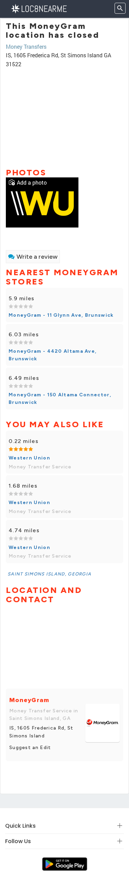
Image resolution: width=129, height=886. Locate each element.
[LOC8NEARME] (38, 8)
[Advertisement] (64, 115)
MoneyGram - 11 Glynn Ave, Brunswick (61, 315)
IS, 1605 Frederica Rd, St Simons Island (41, 731)
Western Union (29, 458)
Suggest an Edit (30, 747)
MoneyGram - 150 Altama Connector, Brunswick (60, 398)
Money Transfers (26, 46)
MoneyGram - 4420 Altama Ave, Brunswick (53, 355)
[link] (42, 201)
